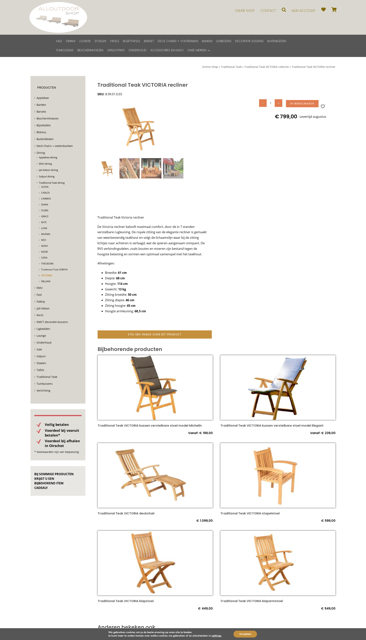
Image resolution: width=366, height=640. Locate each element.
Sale (39, 349)
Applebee (43, 98)
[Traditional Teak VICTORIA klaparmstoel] (278, 533)
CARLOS (45, 192)
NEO (43, 240)
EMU (40, 288)
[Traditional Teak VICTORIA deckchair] (155, 446)
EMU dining (45, 163)
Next (180, 128)
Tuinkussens (45, 383)
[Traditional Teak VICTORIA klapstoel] (155, 533)
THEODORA (47, 263)
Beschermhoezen (48, 118)
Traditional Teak (231, 67)
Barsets (41, 111)
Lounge (41, 335)
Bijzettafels (44, 125)
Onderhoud (44, 342)
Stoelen (41, 363)
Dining (41, 153)
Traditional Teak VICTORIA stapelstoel (250, 513)
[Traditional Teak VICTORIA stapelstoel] (278, 446)
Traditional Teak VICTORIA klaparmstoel (251, 601)
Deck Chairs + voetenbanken (55, 146)
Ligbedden (43, 329)
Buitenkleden (45, 139)
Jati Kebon (43, 308)
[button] (284, 10)
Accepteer (245, 634)
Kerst (40, 315)
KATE (44, 222)
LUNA (44, 228)
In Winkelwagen (302, 103)
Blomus (41, 132)
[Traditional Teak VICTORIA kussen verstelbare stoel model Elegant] (278, 358)
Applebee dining (48, 157)
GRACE (45, 216)
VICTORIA (46, 275)
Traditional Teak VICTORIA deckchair (126, 513)
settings (216, 636)
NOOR (44, 251)
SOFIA (44, 257)
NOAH (44, 245)
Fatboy (41, 301)
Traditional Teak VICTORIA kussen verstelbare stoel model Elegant (271, 425)
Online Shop (210, 67)
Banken (41, 105)
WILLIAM (45, 281)
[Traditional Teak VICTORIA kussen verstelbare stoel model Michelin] (155, 358)
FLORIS (44, 210)
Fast (39, 294)
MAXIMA (45, 234)
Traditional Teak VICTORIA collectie (266, 67)
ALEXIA (45, 186)
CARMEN (46, 198)
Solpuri (41, 356)
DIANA (44, 204)
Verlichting (43, 390)
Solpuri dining (47, 176)
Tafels (40, 370)
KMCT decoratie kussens (52, 322)
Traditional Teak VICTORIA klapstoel (126, 601)
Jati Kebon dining (48, 170)
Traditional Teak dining (52, 182)
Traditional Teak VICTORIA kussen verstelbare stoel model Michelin (150, 425)
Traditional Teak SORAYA (54, 269)
